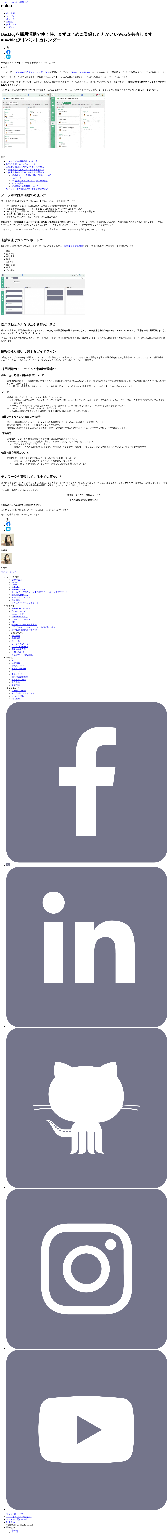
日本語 (15, 1532)
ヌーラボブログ (19, 690)
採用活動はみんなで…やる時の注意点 (26, 167)
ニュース (10, 19)
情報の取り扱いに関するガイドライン (26, 170)
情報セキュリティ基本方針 (24, 624)
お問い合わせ (18, 652)
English (15, 1530)
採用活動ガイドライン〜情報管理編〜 (26, 172)
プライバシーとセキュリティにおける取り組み (34, 627)
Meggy (74, 72)
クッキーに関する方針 (16, 1519)
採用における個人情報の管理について (33, 175)
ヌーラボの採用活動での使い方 (23, 161)
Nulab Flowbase (18, 589)
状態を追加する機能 (73, 246)
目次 (5, 67)
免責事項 (16, 685)
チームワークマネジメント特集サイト (40, 592)
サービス (10, 16)
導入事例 (16, 600)
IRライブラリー (19, 668)
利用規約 (10, 1522)
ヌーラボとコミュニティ (23, 693)
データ (18, 178)
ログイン (10, 27)
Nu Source (16, 699)
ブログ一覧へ (7, 572)
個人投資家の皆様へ (21, 677)
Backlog (15, 582)
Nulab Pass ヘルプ (20, 617)
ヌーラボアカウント (21, 597)
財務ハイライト (19, 666)
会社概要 (10, 13)
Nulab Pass (16, 587)
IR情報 (9, 22)
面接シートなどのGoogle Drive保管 (31, 181)
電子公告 (16, 682)
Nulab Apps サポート (21, 608)
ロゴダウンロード (20, 646)
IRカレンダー (18, 674)
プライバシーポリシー (16, 1514)
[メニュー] (2, 9)
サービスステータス (21, 619)
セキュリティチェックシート (25, 603)
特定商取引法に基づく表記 (24, 630)
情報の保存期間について (26, 186)
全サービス (17, 580)
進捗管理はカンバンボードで (22, 164)
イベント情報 (18, 696)
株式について (18, 671)
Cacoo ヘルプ (18, 614)
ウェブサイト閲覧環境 (22, 655)
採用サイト (11, 24)
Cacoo (14, 585)
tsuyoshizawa (84, 72)
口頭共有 (19, 183)
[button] (86, 1530)
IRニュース (17, 660)
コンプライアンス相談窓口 (19, 1517)
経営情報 (16, 663)
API (13, 622)
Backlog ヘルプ (18, 611)
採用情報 (16, 638)
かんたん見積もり (20, 595)
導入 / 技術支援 (19, 649)
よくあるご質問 (19, 679)
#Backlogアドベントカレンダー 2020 (32, 72)
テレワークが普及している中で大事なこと (28, 189)
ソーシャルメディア (21, 644)
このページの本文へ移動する (14, 2)
